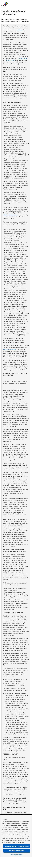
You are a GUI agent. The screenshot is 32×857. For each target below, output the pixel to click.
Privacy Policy (22, 58)
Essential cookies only (16, 850)
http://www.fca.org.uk (10, 215)
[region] (15, 430)
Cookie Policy (10, 60)
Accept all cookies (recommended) (17, 846)
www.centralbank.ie (9, 349)
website (19, 30)
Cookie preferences (16, 855)
